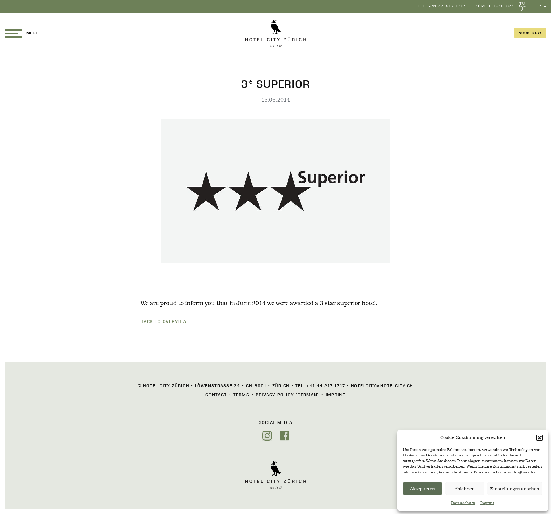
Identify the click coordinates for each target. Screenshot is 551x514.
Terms (241, 395)
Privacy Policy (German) (287, 395)
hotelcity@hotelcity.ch (382, 385)
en (542, 15)
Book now (530, 32)
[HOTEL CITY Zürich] (275, 33)
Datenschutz (463, 503)
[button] (539, 438)
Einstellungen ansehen (514, 488)
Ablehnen (465, 488)
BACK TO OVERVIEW (164, 321)
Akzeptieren (422, 488)
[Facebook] (284, 436)
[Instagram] (267, 436)
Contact (216, 395)
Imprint (487, 503)
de (542, 22)
